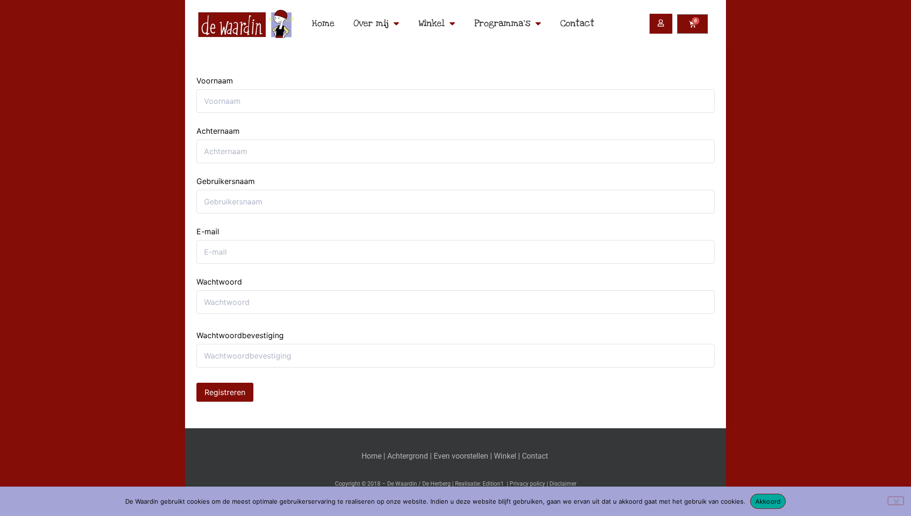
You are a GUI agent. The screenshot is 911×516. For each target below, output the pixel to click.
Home (323, 23)
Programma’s (502, 23)
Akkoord (768, 501)
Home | (374, 456)
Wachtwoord (219, 282)
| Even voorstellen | (462, 456)
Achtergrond (407, 456)
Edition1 (493, 483)
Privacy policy (527, 483)
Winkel (431, 23)
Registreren (225, 392)
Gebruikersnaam (225, 181)
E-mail (207, 231)
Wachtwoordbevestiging (240, 335)
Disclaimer (562, 483)
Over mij (371, 23)
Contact (577, 23)
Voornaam (214, 80)
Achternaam (218, 131)
